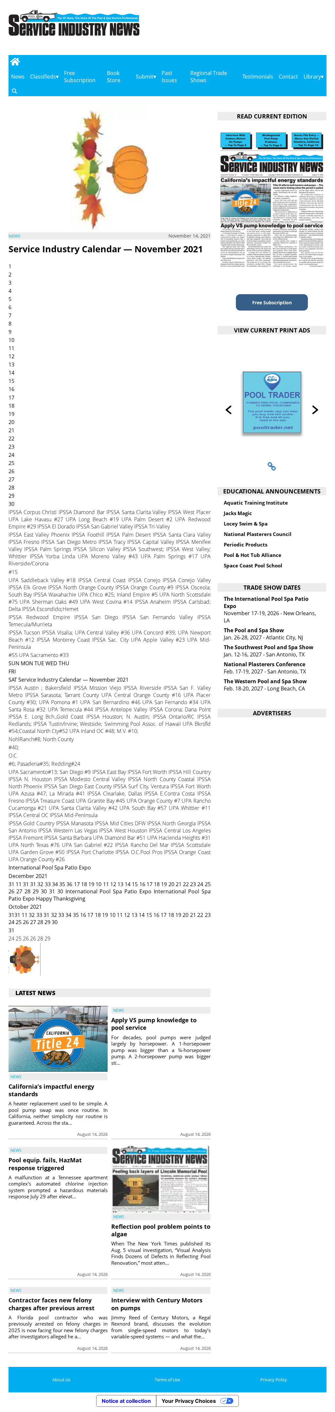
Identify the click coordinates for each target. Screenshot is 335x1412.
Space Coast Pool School (253, 565)
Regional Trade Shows (208, 76)
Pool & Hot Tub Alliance (252, 555)
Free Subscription (80, 76)
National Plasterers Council (257, 534)
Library (312, 76)
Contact (288, 76)
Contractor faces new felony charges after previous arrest (52, 1304)
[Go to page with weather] (280, 29)
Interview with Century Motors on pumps (157, 1304)
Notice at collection (126, 1401)
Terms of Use (167, 1380)
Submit (144, 76)
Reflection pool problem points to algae (160, 1230)
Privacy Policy (273, 1380)
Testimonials (257, 76)
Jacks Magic (238, 513)
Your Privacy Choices (189, 1401)
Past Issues (169, 76)
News (18, 76)
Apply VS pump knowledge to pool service (154, 1023)
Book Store (113, 76)
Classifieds (43, 76)
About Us (61, 1380)
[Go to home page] (15, 61)
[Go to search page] (14, 91)
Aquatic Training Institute (256, 502)
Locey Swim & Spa (246, 523)
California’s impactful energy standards (51, 1090)
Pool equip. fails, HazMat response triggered (45, 1163)
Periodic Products (245, 544)
